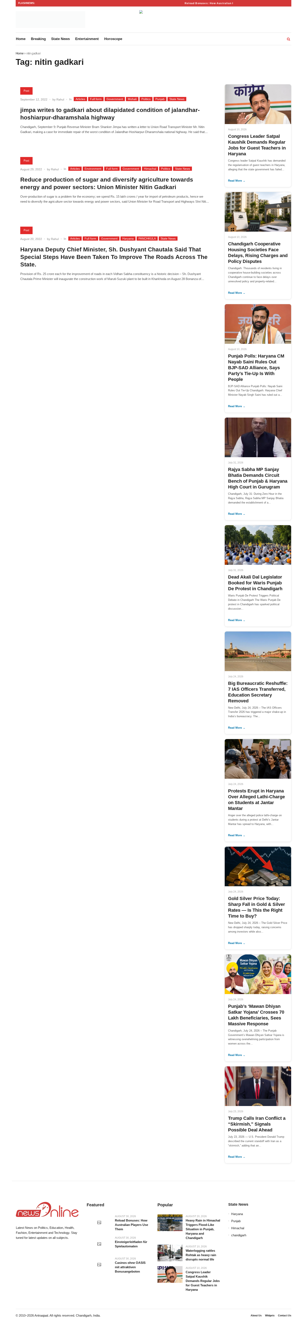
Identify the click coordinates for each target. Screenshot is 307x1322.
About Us (256, 1315)
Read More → (236, 180)
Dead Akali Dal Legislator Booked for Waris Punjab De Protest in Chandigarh (255, 582)
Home (19, 53)
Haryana (128, 238)
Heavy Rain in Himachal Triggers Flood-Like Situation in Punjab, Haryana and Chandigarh (203, 1229)
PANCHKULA (147, 238)
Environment (93, 168)
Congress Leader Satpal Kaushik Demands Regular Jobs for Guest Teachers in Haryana (203, 1280)
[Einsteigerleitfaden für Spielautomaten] (99, 1244)
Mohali (132, 99)
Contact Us (284, 1315)
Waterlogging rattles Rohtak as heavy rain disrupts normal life (201, 1255)
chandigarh (238, 1235)
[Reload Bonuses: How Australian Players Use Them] (99, 1222)
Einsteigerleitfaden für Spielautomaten (131, 1244)
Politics (146, 99)
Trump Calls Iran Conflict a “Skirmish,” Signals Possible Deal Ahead (256, 1124)
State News (176, 99)
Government (115, 99)
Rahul (60, 99)
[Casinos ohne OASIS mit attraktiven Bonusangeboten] (99, 1264)
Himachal (150, 168)
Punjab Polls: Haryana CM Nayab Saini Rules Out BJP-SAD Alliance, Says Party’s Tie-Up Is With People (256, 367)
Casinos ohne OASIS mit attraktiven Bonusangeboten (130, 1267)
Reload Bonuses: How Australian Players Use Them (214, 3)
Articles (80, 99)
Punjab (160, 99)
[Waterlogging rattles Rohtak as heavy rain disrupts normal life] (170, 1253)
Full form (96, 99)
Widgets (270, 1315)
